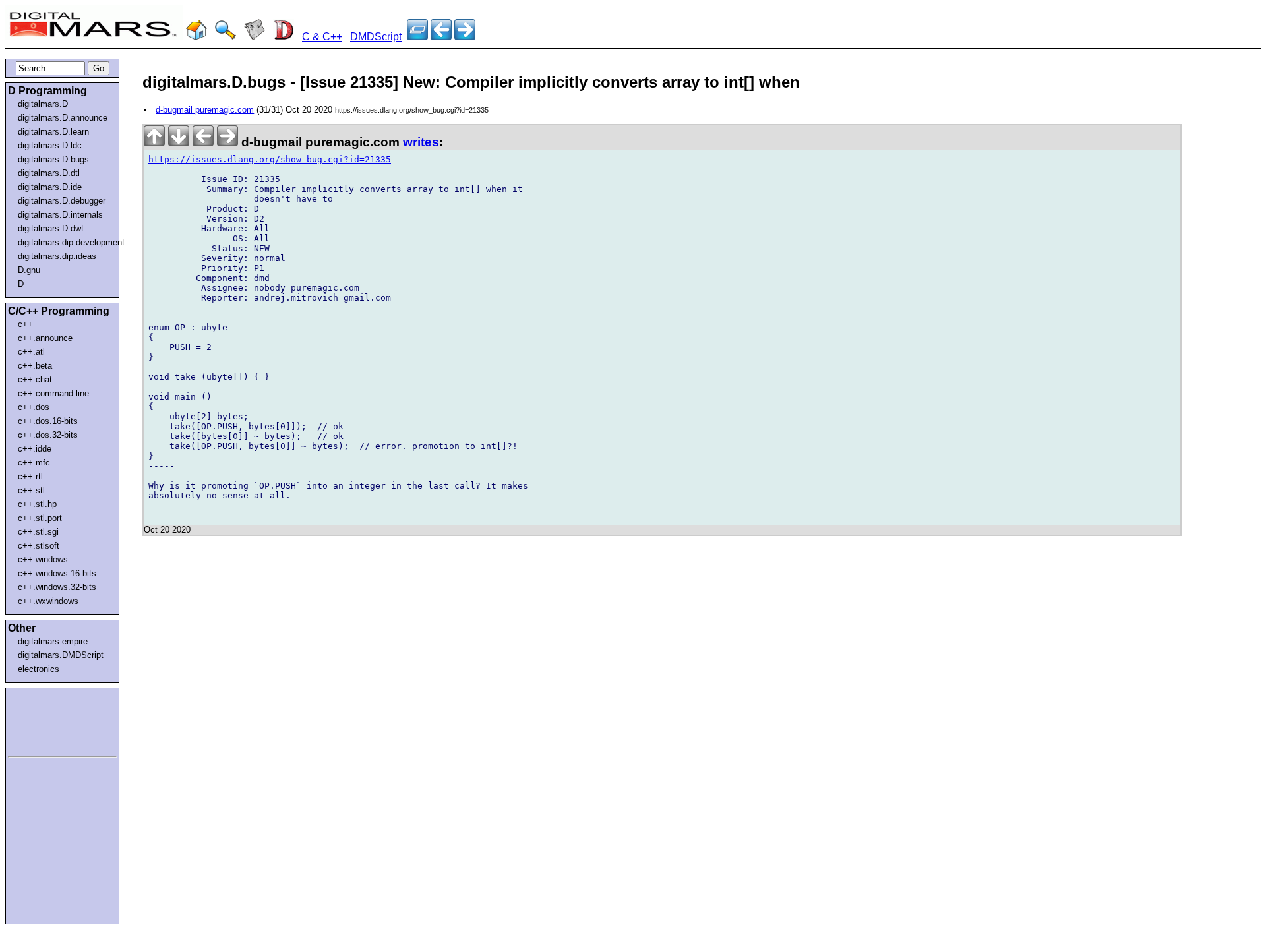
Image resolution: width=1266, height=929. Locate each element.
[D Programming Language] (283, 36)
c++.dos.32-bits (48, 435)
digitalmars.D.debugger (62, 201)
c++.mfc (34, 462)
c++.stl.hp (37, 504)
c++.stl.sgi (38, 532)
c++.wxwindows (48, 601)
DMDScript (376, 36)
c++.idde (34, 449)
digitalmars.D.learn (53, 131)
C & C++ (322, 36)
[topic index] (417, 36)
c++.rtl (30, 476)
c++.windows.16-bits (57, 573)
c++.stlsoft (38, 546)
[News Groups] (254, 36)
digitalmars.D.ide (50, 187)
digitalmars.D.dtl (49, 173)
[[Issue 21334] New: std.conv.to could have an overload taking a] (464, 36)
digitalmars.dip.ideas (57, 256)
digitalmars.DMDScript (61, 655)
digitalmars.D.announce (62, 118)
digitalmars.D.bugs (53, 159)
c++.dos (33, 407)
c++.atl (31, 352)
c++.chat (35, 379)
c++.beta (35, 366)
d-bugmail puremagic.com (205, 110)
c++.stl (31, 490)
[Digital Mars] (196, 36)
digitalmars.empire (53, 641)
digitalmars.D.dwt (51, 228)
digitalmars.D (43, 104)
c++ (25, 324)
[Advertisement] (47, 720)
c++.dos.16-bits (48, 421)
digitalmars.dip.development (65, 242)
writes (421, 142)
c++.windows (43, 559)
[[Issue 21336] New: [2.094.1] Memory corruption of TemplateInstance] (441, 36)
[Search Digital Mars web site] (225, 36)
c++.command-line (53, 393)
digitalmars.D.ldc (50, 145)
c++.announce (45, 338)
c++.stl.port (40, 518)
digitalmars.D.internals (60, 215)
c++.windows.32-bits (57, 587)
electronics (38, 669)
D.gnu (29, 270)
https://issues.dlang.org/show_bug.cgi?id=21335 (269, 159)
